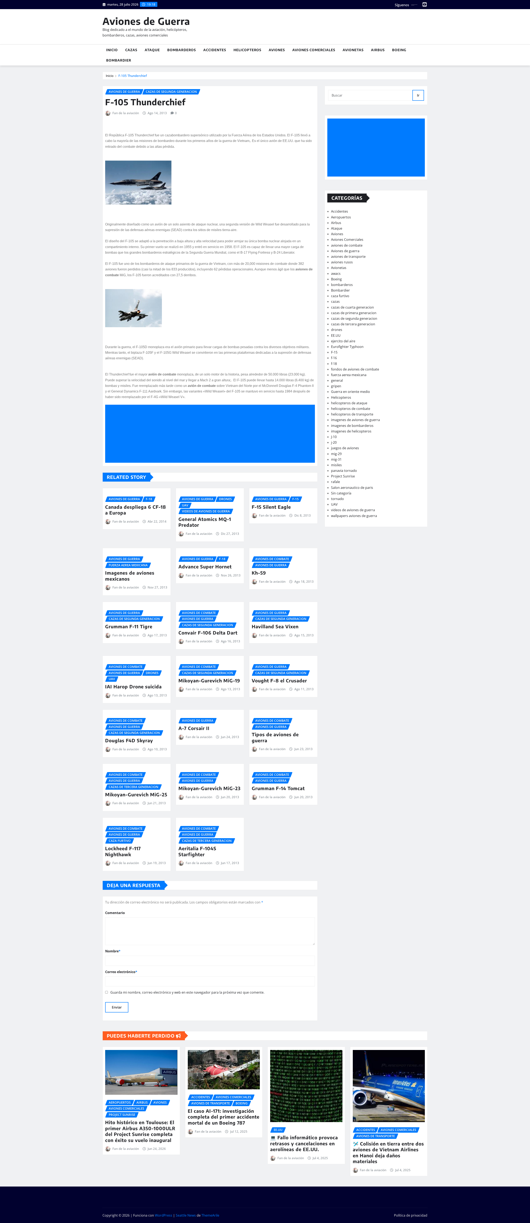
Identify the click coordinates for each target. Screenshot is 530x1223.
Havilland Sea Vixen (275, 626)
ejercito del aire (343, 341)
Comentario (115, 913)
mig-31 (336, 459)
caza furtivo (340, 296)
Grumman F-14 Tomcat (278, 788)
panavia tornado (344, 470)
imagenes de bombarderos (352, 425)
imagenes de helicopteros (351, 431)
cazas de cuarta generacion (352, 307)
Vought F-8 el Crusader (279, 680)
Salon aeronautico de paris (352, 487)
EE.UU (336, 335)
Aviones (277, 50)
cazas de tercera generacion (353, 324)
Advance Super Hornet (205, 566)
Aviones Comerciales (313, 50)
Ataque (152, 50)
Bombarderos (181, 50)
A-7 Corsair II (194, 728)
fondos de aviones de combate (355, 369)
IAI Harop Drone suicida (133, 686)
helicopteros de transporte (352, 414)
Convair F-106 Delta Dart (207, 633)
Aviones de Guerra (146, 21)
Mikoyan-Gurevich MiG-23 (209, 788)
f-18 (334, 363)
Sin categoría (341, 493)
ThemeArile (210, 1215)
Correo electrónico (121, 972)
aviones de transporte (348, 256)
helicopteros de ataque (349, 403)
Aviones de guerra (345, 251)
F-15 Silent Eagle (271, 507)
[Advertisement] (212, 434)
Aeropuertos (341, 217)
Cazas (131, 50)
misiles (336, 465)
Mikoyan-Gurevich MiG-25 (136, 794)
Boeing (399, 50)
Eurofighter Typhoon (347, 346)
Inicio (112, 50)
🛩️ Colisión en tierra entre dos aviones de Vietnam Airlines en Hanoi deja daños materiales (388, 1152)
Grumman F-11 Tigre (128, 626)
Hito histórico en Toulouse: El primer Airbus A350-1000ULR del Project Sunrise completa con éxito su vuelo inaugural (140, 1131)
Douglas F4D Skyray (129, 740)
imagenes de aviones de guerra (355, 420)
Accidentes (214, 50)
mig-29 (336, 454)
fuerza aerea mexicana (348, 375)
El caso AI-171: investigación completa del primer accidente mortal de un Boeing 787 (223, 1117)
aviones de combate (347, 245)
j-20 (334, 442)
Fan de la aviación (125, 113)
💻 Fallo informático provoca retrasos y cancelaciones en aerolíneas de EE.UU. (304, 1143)
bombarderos (342, 284)
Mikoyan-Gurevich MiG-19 (209, 680)
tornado (337, 498)
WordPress (163, 1215)
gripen (336, 386)
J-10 (334, 437)
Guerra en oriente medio (350, 391)
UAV (334, 504)
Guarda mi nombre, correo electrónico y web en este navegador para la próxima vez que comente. (187, 992)
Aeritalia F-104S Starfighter (197, 851)
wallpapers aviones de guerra (354, 515)
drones (336, 329)
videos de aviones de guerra (353, 510)
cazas (335, 301)
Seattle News (186, 1215)
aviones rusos (342, 262)
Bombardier (118, 60)
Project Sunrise (343, 476)
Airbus (378, 50)
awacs (336, 273)
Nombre (112, 951)
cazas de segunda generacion (354, 318)
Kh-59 (259, 573)
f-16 (334, 358)
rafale (335, 482)
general (337, 380)
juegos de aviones (345, 448)
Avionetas (353, 50)
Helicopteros (247, 50)
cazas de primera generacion (353, 313)
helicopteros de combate (350, 408)
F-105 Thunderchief (132, 76)
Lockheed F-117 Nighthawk (123, 851)
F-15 (334, 352)
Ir (418, 95)
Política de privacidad (410, 1215)
